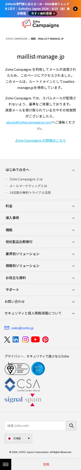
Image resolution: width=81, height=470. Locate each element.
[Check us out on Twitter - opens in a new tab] (7, 339)
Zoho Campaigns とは (26, 179)
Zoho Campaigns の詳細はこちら (40, 140)
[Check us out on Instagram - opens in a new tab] (25, 339)
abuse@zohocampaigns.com (29, 122)
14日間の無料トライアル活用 (30, 192)
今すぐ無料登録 (41, 13)
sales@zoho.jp (22, 328)
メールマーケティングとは (28, 186)
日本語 (17, 438)
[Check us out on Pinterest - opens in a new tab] (45, 339)
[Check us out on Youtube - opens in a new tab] (35, 339)
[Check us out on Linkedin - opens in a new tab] (16, 339)
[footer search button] (71, 425)
